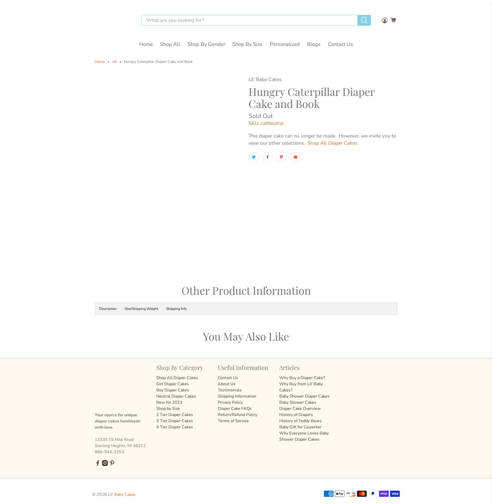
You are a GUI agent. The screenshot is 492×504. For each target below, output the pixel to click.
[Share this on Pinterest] (281, 157)
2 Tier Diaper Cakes (174, 415)
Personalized (285, 44)
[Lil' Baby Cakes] (114, 20)
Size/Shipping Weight (141, 309)
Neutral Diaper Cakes (176, 396)
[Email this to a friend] (295, 157)
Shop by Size (168, 408)
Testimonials (230, 390)
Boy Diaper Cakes (172, 390)
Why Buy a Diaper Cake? (302, 378)
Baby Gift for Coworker (300, 427)
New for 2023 (169, 402)
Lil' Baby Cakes (122, 494)
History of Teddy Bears (300, 421)
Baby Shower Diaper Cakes (304, 396)
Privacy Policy (230, 402)
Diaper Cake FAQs (235, 408)
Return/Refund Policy (237, 415)
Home (146, 44)
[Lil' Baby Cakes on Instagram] (105, 465)
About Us (226, 384)
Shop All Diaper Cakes (332, 143)
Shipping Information (237, 396)
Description (108, 309)
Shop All (170, 44)
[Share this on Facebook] (267, 157)
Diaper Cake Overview (300, 408)
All (114, 62)
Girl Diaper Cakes (172, 384)
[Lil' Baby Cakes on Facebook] (98, 465)
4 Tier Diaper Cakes (174, 427)
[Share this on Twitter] (254, 157)
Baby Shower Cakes (297, 402)
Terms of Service (233, 421)
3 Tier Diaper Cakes (174, 421)
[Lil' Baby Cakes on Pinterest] (112, 465)
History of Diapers (296, 415)
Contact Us (340, 44)
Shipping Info (176, 309)
